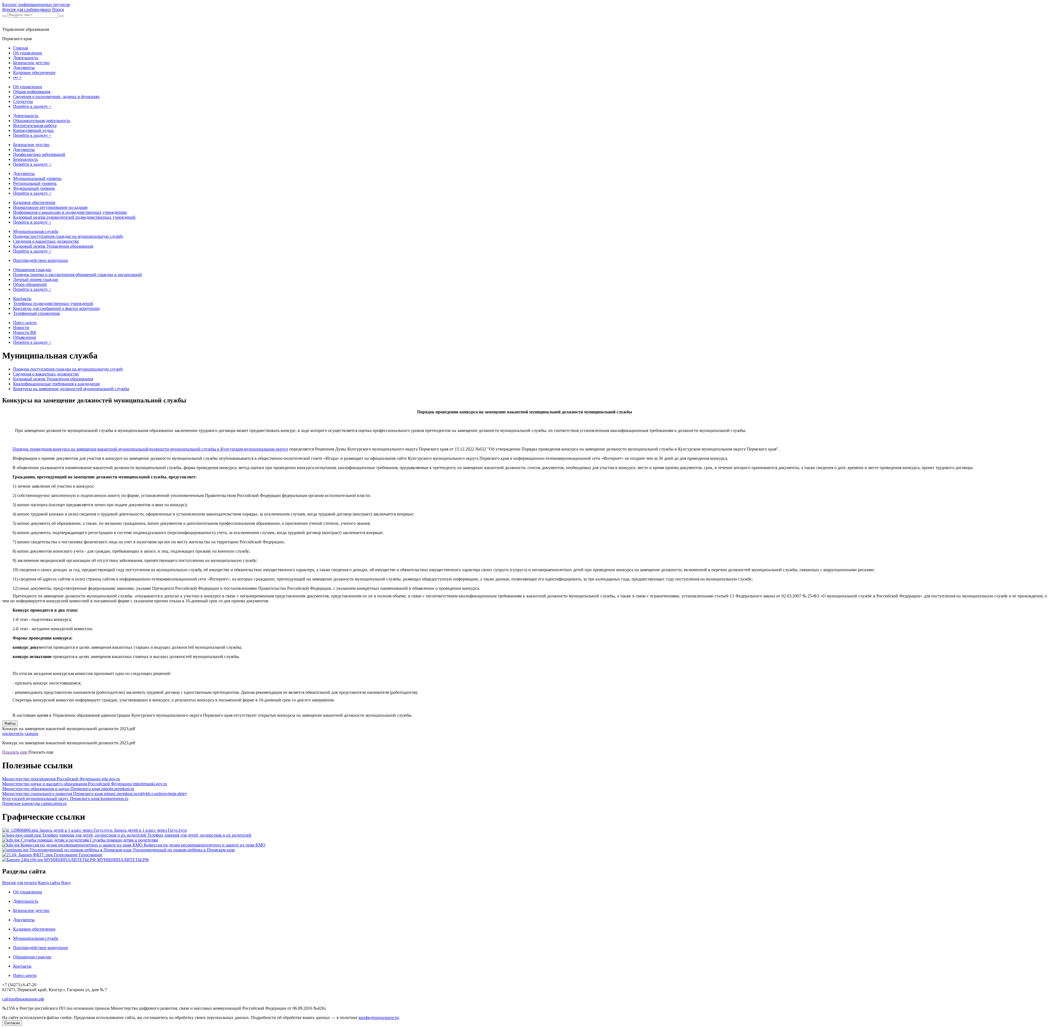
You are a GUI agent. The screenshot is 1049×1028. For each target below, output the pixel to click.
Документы (24, 149)
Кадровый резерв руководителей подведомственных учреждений (74, 217)
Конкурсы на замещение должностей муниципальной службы (71, 388)
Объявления (24, 337)
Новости (21, 327)
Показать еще (15, 752)
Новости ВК (24, 332)
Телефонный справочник (36, 313)
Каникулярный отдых (33, 130)
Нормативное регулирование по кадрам (50, 207)
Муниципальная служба (35, 231)
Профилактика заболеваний (39, 154)
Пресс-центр (25, 322)
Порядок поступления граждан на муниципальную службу (68, 236)
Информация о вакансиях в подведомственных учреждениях (70, 212)
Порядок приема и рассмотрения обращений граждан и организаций (77, 274)
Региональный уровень (35, 183)
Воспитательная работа (35, 125)
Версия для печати (19, 882)
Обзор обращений (30, 284)
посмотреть (12, 733)
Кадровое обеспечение (34, 202)
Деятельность (25, 115)
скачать (31, 733)
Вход (65, 882)
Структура (23, 101)
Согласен (12, 1023)
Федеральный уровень (34, 188)
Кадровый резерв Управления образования (53, 246)
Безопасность (25, 159)
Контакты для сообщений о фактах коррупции (56, 308)
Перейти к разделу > (32, 106)
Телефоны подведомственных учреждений (53, 303)
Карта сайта (49, 882)
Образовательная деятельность (41, 120)
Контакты (22, 298)
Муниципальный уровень (37, 178)
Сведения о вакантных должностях (46, 241)
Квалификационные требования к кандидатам (56, 383)
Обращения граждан (32, 269)
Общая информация (31, 91)
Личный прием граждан (35, 279)
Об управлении (27, 86)
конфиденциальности (379, 1017)
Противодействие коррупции (40, 260)
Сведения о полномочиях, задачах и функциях (56, 96)
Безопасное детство (31, 144)
